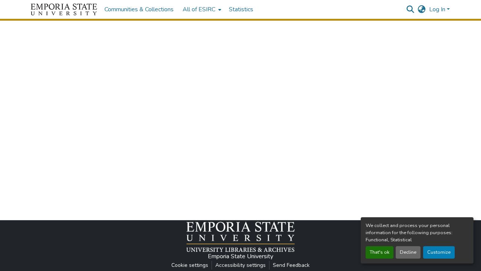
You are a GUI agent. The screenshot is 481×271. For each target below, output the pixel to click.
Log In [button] (438, 9)
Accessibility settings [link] (240, 265)
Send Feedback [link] (291, 265)
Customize (439, 252)
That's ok (379, 252)
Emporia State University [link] (240, 256)
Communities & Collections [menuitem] (139, 9)
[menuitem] (201, 9)
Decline (408, 252)
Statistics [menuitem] (241, 9)
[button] (64, 9)
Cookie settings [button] (189, 265)
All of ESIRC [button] (199, 9)
